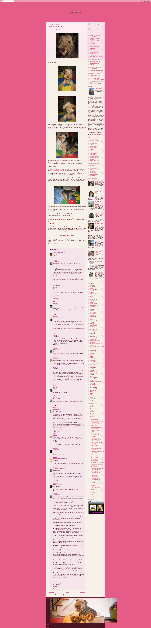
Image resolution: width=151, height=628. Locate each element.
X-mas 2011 (92, 330)
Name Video (92, 377)
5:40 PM (55, 457)
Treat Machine (93, 53)
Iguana (91, 370)
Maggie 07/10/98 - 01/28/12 (96, 75)
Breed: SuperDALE (94, 139)
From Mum (93, 436)
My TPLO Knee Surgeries (95, 154)
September (93, 491)
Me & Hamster (93, 55)
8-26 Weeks (92, 144)
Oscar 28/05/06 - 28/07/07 (95, 78)
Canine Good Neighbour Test (96, 363)
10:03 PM (55, 367)
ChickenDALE (93, 339)
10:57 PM (55, 586)
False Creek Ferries (94, 340)
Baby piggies (93, 307)
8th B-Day (92, 350)
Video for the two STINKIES (96, 56)
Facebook (92, 367)
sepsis (91, 395)
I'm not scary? (94, 485)
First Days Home (93, 143)
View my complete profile (95, 134)
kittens (91, 393)
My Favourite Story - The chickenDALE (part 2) (96, 472)
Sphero (91, 385)
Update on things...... (95, 460)
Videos (91, 285)
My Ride (91, 49)
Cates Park (97, 240)
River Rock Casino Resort (95, 381)
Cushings (92, 326)
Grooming (92, 159)
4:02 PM (55, 407)
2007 (91, 414)
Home (67, 592)
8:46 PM (55, 348)
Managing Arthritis (94, 153)
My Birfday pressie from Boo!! (97, 454)
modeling (92, 358)
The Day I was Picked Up (95, 141)
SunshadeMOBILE (94, 156)
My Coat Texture (93, 147)
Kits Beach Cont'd (94, 168)
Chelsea (55, 449)
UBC (91, 169)
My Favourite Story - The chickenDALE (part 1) (96, 479)
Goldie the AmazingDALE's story (65, 213)
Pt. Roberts (92, 342)
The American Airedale (96, 427)
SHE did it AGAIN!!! (99, 271)
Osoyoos (92, 378)
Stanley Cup (92, 387)
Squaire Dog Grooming (95, 61)
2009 (91, 413)
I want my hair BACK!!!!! (56, 26)
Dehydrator (92, 365)
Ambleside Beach (94, 174)
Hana (91, 368)
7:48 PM (55, 493)
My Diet (91, 149)
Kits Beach (92, 289)
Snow (91, 290)
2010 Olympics (93, 293)
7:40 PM (55, 303)
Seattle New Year (93, 384)
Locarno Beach (93, 371)
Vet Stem (92, 310)
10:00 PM (55, 357)
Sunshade (55, 261)
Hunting (91, 288)
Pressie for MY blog (92, 233)
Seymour (92, 315)
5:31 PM (55, 433)
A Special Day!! (94, 428)
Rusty (91, 354)
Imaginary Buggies (99, 223)
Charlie (55, 358)
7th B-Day (92, 316)
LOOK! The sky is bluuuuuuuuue (94, 476)
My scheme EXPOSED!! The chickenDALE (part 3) (97, 469)
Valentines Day (93, 390)
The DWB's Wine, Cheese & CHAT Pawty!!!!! (98, 203)
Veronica (92, 306)
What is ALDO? (94, 466)
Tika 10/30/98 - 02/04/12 (95, 76)
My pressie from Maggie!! (96, 423)
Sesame (91, 297)
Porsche (92, 380)
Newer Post (51, 592)
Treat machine (93, 320)
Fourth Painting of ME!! (96, 433)
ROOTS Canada (94, 457)
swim (91, 400)
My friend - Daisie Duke (96, 473)
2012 (91, 408)
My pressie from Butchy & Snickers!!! (96, 449)
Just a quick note (94, 445)
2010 (91, 411)
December (93, 417)
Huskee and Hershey (58, 468)
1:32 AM (55, 387)
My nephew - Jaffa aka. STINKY (97, 70)
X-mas (91, 322)
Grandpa (92, 333)
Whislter (91, 391)
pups (91, 394)
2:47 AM (55, 397)
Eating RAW (92, 299)
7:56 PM (55, 316)
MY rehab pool (93, 151)
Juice (91, 309)
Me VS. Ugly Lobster (94, 46)
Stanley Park (92, 165)
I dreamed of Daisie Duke (96, 455)
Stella (91, 300)
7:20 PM (55, 483)
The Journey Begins (94, 140)
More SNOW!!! (94, 425)
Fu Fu (54, 304)
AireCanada (92, 360)
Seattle (91, 296)
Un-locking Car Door (94, 52)
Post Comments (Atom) (60, 594)
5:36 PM (55, 448)
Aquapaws (92, 351)
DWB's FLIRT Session (98, 252)
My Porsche (92, 48)
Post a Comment (54, 588)
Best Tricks (92, 43)
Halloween (92, 334)
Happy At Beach (93, 50)
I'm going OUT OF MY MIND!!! (97, 462)
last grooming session (55, 169)
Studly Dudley (56, 409)
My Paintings (92, 313)
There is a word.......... (95, 487)
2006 (91, 416)
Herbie (54, 349)
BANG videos (93, 317)
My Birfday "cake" (95, 440)
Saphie (91, 356)
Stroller (91, 344)
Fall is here (64, 160)
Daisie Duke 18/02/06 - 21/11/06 (97, 79)
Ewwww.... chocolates (94, 160)
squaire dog (92, 323)
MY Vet (91, 150)
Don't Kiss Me (93, 45)
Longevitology (93, 373)
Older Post (82, 592)
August (92, 492)
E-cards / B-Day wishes (96, 446)
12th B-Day (92, 332)
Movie (91, 376)
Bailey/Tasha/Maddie (58, 252)
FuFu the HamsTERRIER (95, 83)
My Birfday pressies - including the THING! (96, 439)
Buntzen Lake (93, 172)
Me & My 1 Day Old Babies (96, 40)
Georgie (91, 319)
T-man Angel (56, 484)
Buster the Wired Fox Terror (60, 398)
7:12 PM (55, 287)
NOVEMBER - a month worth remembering (97, 421)
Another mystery (94, 459)
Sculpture (92, 383)
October (93, 489)
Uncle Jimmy (93, 388)
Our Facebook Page (94, 63)
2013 (91, 406)
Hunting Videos (93, 295)
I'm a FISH (92, 42)
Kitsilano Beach (93, 166)
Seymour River (93, 171)
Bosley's (92, 361)
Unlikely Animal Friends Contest (97, 346)
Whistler (91, 348)
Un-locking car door (94, 157)
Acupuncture (93, 337)
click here (67, 243)
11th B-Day (92, 336)
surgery (91, 398)
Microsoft (92, 353)
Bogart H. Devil (56, 317)
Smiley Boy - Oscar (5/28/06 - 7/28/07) (99, 214)
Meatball (92, 292)
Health (91, 286)
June (92, 496)
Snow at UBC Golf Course (96, 434)
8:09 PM (55, 335)
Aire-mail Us (92, 64)
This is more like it (99, 181)
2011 (91, 410)
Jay (54, 388)
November (93, 419)
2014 (91, 405)
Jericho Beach (93, 175)
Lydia (91, 374)
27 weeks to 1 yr (93, 146)
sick (91, 397)
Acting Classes (93, 325)
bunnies (91, 357)
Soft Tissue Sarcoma (94, 343)
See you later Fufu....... (98, 192)
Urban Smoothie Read (58, 458)
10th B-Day (92, 312)
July (92, 494)
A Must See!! (92, 25)
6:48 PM (55, 467)
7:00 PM (55, 260)
